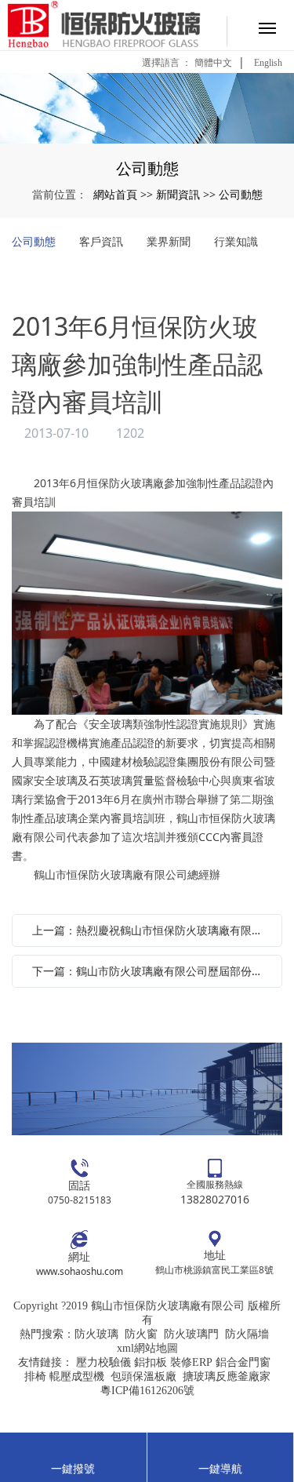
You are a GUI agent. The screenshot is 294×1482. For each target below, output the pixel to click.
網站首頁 (115, 194)
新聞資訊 (178, 194)
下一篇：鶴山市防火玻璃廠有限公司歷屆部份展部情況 (151, 970)
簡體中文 (213, 62)
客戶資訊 (101, 241)
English (268, 62)
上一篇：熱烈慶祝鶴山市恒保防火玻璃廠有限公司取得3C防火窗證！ (151, 930)
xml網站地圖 (147, 1348)
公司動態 (241, 194)
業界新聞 (169, 241)
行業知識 (236, 241)
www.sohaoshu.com (79, 1271)
